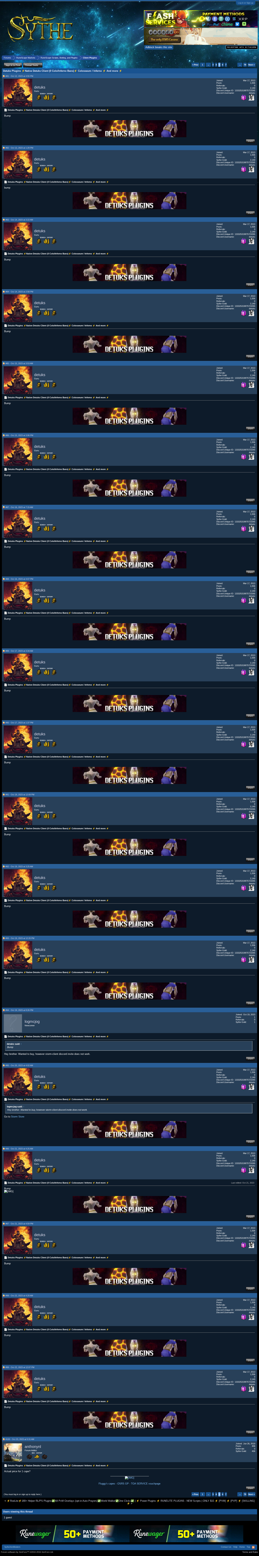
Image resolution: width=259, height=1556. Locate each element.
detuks (39, 87)
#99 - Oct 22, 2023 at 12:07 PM (19, 1367)
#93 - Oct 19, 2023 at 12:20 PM (19, 938)
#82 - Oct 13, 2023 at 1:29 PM (19, 148)
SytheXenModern (12, 1547)
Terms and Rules (250, 1552)
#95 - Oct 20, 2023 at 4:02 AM (19, 1065)
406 (253, 1446)
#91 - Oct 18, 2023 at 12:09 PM (19, 794)
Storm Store (17, 1116)
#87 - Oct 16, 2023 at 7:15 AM (19, 507)
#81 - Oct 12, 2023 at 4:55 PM (19, 76)
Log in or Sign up (245, 3)
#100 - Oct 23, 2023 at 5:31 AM (19, 1439)
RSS (253, 1547)
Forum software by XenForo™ (27, 1552)
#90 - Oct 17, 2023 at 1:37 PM (19, 723)
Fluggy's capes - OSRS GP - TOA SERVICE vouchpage (129, 1483)
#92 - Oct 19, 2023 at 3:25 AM (19, 866)
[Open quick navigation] (255, 57)
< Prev (195, 65)
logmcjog (32, 1022)
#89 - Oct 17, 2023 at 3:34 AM (19, 651)
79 (245, 65)
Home (242, 1547)
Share (250, 141)
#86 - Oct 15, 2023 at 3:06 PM (19, 435)
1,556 (252, 83)
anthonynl (33, 1447)
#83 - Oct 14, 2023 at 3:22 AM (19, 220)
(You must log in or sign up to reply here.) (23, 1494)
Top (248, 1547)
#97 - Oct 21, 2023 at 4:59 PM (19, 1224)
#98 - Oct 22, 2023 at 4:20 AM (19, 1295)
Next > (251, 65)
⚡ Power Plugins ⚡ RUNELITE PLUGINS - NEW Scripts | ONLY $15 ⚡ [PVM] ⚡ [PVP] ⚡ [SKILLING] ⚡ (191, 1502)
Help (235, 1547)
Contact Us (226, 1547)
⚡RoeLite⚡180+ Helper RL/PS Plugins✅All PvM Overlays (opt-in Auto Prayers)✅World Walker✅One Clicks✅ (70, 1500)
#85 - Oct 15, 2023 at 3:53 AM (19, 363)
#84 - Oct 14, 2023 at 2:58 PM (19, 292)
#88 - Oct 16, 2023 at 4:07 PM (19, 579)
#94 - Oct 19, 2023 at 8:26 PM (19, 1010)
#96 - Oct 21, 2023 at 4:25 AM (19, 1149)
